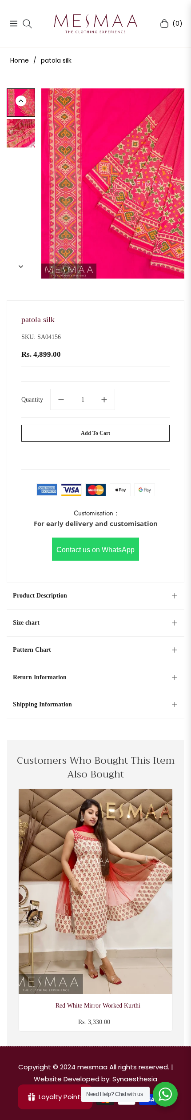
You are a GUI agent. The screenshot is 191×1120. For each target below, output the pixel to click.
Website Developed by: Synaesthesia (95, 1079)
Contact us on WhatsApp (95, 550)
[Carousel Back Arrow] (21, 101)
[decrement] (61, 399)
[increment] (104, 399)
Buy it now (95, 453)
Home (19, 60)
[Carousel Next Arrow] (21, 266)
